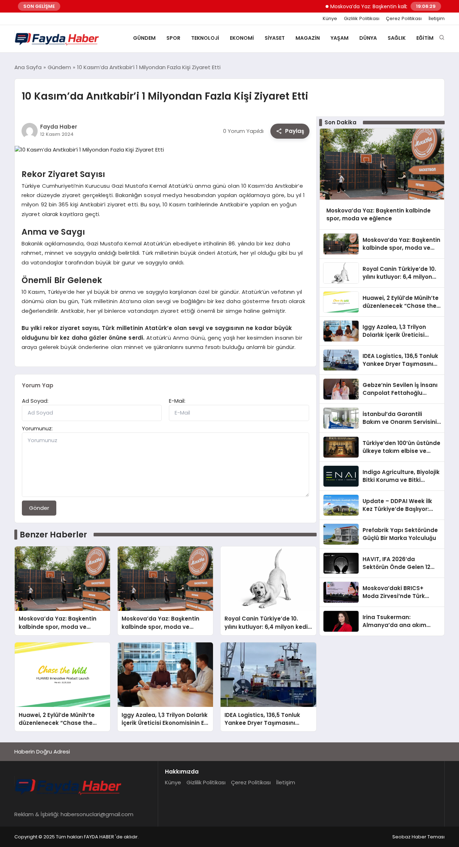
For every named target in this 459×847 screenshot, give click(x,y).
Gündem (144, 38)
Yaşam (340, 38)
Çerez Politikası (404, 18)
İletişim (437, 18)
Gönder (39, 508)
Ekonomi (242, 38)
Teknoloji (205, 38)
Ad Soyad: (35, 401)
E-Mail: (177, 401)
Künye (330, 18)
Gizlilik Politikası (361, 18)
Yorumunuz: (37, 428)
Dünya (368, 38)
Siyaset (275, 38)
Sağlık (397, 38)
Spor (173, 38)
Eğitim (425, 38)
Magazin (307, 38)
